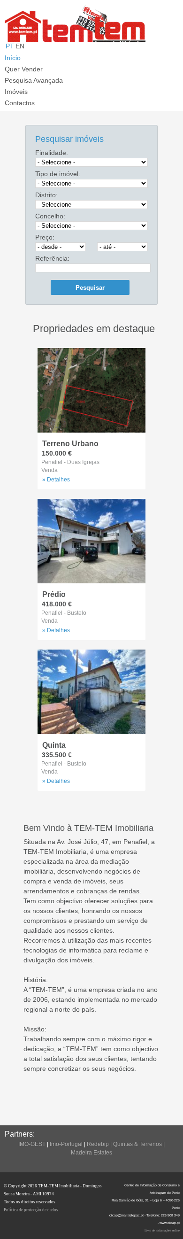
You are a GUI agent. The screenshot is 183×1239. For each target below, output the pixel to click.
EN (19, 46)
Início (13, 58)
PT (10, 46)
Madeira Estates (91, 1152)
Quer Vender (24, 69)
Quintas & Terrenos (137, 1144)
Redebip (98, 1144)
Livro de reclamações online (162, 1230)
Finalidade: (51, 152)
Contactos (20, 103)
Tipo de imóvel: (57, 174)
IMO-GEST (32, 1144)
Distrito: (46, 195)
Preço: (44, 237)
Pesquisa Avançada (34, 80)
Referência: (52, 258)
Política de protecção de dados (31, 1210)
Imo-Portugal (66, 1144)
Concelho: (50, 216)
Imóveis (16, 91)
